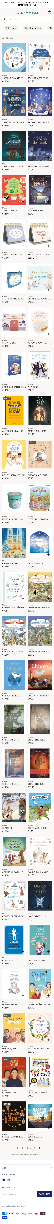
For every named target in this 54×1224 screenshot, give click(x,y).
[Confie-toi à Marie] (40, 851)
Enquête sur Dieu (37, 1093)
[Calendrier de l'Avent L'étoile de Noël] (40, 543)
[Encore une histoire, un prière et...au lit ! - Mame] (40, 1028)
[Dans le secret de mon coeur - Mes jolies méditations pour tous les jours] (14, 984)
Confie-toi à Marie (38, 872)
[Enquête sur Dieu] (40, 1072)
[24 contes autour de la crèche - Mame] (40, 102)
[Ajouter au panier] (23, 69)
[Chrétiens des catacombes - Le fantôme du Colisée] (40, 763)
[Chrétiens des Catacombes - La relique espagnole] (14, 719)
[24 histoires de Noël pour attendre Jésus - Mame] (14, 146)
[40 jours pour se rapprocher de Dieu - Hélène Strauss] (40, 322)
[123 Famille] (27, 12)
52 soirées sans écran (14, 387)
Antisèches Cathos (12, 431)
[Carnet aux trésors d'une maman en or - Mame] (14, 587)
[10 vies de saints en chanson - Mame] (14, 57)
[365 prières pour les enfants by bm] (40, 278)
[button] (11, 28)
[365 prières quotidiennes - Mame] (14, 322)
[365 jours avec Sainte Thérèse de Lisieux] (40, 234)
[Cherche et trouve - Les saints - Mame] (40, 587)
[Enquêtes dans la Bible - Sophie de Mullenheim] (14, 1116)
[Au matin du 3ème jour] (40, 410)
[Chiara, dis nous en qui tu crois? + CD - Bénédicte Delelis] (40, 675)
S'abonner (44, 1194)
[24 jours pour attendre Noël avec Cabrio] (40, 190)
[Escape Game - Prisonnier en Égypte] (40, 1116)
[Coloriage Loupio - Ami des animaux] (40, 807)
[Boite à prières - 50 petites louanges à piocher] (14, 499)
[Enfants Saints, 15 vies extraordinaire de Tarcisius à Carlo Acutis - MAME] (14, 1072)
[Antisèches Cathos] (14, 410)
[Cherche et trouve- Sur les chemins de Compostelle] (40, 631)
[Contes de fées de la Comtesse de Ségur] (14, 896)
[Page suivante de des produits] (39, 1148)
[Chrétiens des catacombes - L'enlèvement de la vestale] (40, 719)
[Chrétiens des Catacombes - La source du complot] (14, 763)
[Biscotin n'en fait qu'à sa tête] (40, 454)
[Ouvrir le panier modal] (49, 12)
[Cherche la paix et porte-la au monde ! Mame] (14, 675)
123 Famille (21, 1206)
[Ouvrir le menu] (4, 12)
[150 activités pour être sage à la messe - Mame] (40, 57)
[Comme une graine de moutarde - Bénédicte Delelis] (14, 851)
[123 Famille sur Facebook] (3, 1180)
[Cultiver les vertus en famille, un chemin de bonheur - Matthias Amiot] (40, 940)
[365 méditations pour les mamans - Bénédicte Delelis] (14, 278)
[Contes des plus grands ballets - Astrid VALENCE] (40, 896)
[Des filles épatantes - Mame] (40, 984)
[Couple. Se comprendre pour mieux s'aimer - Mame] (14, 940)
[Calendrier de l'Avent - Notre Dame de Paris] (14, 543)
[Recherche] (5, 19)
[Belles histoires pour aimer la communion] (14, 454)
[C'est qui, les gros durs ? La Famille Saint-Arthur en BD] (40, 499)
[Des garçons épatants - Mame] (14, 1028)
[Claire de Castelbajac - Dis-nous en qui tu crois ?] (14, 807)
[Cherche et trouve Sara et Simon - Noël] (14, 631)
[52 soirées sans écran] (14, 366)
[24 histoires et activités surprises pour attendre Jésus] (14, 190)
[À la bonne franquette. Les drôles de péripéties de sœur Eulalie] (40, 366)
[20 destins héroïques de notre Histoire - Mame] (14, 102)
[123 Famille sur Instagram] (8, 1180)
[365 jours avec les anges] (14, 234)
